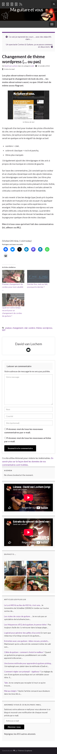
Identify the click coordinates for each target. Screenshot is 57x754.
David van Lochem (11, 66)
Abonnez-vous (14, 727)
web (32, 66)
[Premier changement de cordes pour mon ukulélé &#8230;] (13, 276)
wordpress (47, 328)
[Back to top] (50, 747)
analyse (8, 328)
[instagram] (16, 4)
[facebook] (3, 4)
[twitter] (7, 4)
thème (39, 328)
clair (26, 328)
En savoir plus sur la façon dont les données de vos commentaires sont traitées (27, 461)
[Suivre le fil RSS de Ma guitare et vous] (20, 4)
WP (4, 330)
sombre (31, 328)
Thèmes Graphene (25, 751)
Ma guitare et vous (26, 9)
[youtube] (12, 4)
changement (17, 328)
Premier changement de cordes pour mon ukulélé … (12, 287)
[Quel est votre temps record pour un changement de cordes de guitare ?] (13, 299)
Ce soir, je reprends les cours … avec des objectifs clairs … (30, 38)
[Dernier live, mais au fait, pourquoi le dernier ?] (38, 276)
